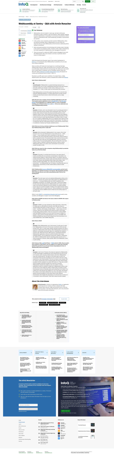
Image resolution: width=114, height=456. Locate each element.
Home (20, 420)
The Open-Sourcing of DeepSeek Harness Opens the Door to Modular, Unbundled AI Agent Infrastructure (72, 370)
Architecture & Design (45, 4)
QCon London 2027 (44, 442)
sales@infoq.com (30, 452)
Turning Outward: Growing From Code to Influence (57, 364)
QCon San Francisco (44, 437)
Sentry (60, 284)
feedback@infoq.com (22, 452)
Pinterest (66, 77)
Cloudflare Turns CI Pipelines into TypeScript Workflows (61, 323)
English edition (50, 1)
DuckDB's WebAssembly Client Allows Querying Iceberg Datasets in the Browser (26, 322)
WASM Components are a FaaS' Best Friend (27, 336)
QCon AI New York (43, 439)
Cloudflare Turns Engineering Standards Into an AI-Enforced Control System (88, 359)
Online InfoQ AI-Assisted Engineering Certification (47, 434)
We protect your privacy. (82, 41)
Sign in (93, 1)
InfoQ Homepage (21, 16)
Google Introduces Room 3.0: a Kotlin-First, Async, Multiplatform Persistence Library (27, 331)
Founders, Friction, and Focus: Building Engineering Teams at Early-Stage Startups (57, 368)
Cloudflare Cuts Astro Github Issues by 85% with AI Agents (41, 358)
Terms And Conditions (80, 452)
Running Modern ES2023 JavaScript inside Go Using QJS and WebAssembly (27, 326)
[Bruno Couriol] (19, 33)
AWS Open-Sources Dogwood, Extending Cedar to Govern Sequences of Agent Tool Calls (62, 327)
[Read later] (39, 27)
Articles (27, 16)
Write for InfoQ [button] (57, 1)
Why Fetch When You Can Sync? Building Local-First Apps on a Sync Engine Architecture (88, 368)
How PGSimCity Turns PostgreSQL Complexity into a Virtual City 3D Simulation (62, 316)
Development (33, 4)
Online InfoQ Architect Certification (47, 426)
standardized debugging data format (52, 194)
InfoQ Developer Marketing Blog (25, 439)
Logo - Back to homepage (23, 4)
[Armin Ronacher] (19, 31)
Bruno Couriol (23, 33)
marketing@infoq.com (48, 452)
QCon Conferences (22, 426)
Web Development (43, 304)
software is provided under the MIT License (50, 71)
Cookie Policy (86, 452)
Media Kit (20, 437)
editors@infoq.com (39, 452)
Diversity (20, 441)
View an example (23, 386)
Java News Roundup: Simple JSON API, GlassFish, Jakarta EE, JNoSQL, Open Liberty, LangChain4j (62, 332)
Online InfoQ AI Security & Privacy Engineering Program (47, 423)
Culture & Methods (69, 4)
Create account (22, 422)
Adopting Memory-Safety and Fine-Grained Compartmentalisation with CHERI (25, 370)
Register (87, 1)
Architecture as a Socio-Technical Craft (40, 363)
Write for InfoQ (21, 429)
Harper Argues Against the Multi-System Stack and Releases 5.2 (72, 364)
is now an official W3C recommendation (51, 169)
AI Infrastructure (58, 4)
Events (84, 4)
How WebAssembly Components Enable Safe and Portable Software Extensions (27, 316)
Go (48, 103)
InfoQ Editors (21, 431)
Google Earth (55, 101)
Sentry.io (34, 61)
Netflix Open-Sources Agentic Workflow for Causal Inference (62, 319)
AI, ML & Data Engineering (70, 352)
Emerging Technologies (24, 19)
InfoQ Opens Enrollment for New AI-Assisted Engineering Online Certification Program (72, 359)
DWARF (40, 194)
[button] (86, 39)
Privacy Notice (73, 452)
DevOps (79, 4)
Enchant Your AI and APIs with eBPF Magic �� (88, 364)
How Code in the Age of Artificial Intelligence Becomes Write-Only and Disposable (56, 359)
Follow (29, 30)
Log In (20, 424)
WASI (52, 243)
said (43, 243)
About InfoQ (21, 433)
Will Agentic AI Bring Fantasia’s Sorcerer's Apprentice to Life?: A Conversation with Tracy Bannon (61, 336)
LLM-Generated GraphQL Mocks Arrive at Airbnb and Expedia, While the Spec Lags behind (25, 365)
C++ (53, 103)
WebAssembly (62, 302)
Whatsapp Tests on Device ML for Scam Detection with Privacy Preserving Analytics (41, 367)
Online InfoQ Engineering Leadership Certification (47, 430)
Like (35, 27)
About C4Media (21, 435)
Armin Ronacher (24, 30)
